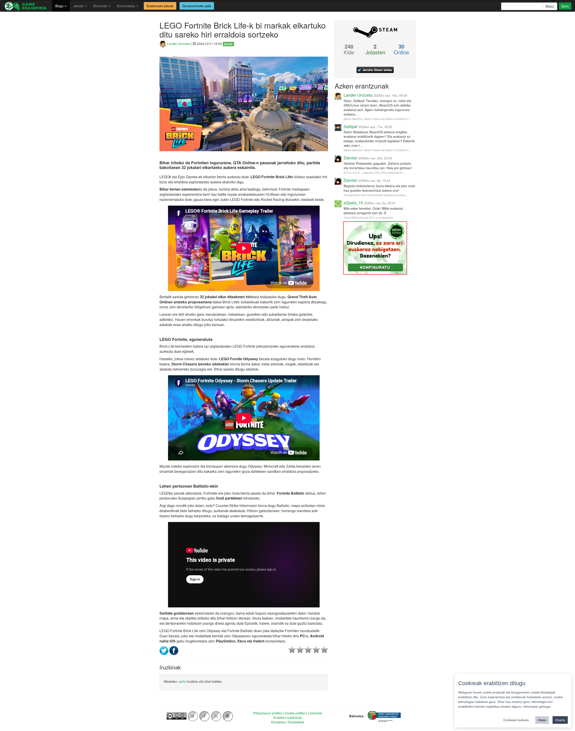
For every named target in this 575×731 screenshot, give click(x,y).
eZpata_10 (353, 202)
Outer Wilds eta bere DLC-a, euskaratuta (368, 217)
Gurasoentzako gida (196, 6)
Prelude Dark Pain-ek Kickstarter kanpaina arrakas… (376, 195)
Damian (351, 157)
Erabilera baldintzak (288, 717)
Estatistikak (296, 722)
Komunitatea (126, 6)
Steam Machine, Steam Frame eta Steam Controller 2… (377, 119)
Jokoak (78, 6)
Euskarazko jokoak (160, 6)
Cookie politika (295, 713)
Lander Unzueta (178, 43)
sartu (182, 681)
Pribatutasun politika (267, 713)
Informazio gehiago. (537, 706)
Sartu (565, 6)
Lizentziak (315, 713)
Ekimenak (100, 6)
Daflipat (350, 126)
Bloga (59, 6)
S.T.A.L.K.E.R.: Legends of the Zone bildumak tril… (374, 172)
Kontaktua (278, 722)
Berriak (228, 44)
